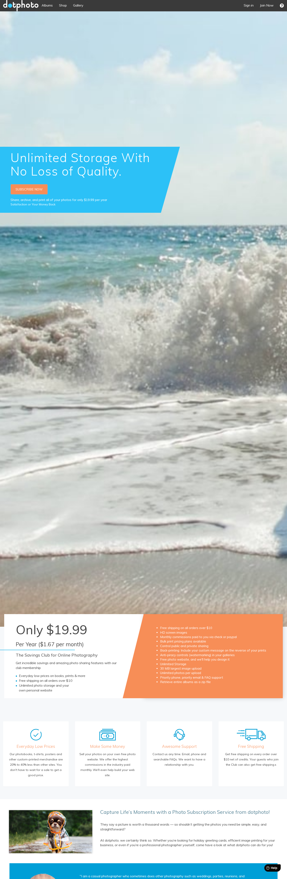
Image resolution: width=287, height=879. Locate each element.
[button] (282, 5)
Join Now (267, 5)
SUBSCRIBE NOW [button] (29, 189)
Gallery (78, 5)
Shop (63, 5)
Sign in (249, 5)
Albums (47, 5)
